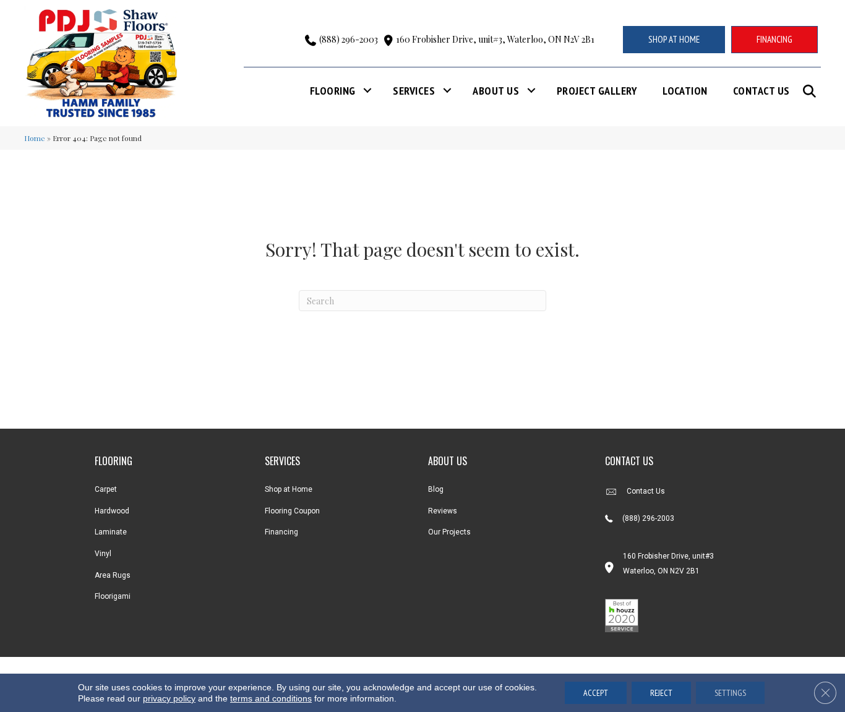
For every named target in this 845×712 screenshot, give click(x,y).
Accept (595, 692)
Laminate (111, 532)
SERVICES (282, 460)
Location (685, 91)
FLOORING (113, 460)
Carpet (106, 489)
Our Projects (449, 532)
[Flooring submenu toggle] (367, 91)
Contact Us (761, 91)
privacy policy (169, 698)
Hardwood (112, 511)
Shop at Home (288, 489)
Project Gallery (597, 91)
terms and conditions (271, 698)
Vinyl (103, 553)
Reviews (442, 511)
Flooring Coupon (292, 511)
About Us (496, 91)
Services (414, 91)
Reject (661, 692)
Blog (436, 489)
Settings (730, 692)
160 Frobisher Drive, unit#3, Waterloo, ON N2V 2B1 (495, 39)
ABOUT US (447, 460)
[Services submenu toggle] (447, 91)
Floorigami (113, 596)
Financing (281, 532)
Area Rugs (113, 575)
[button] (812, 91)
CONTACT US (629, 460)
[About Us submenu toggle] (531, 91)
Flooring (333, 91)
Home (34, 138)
